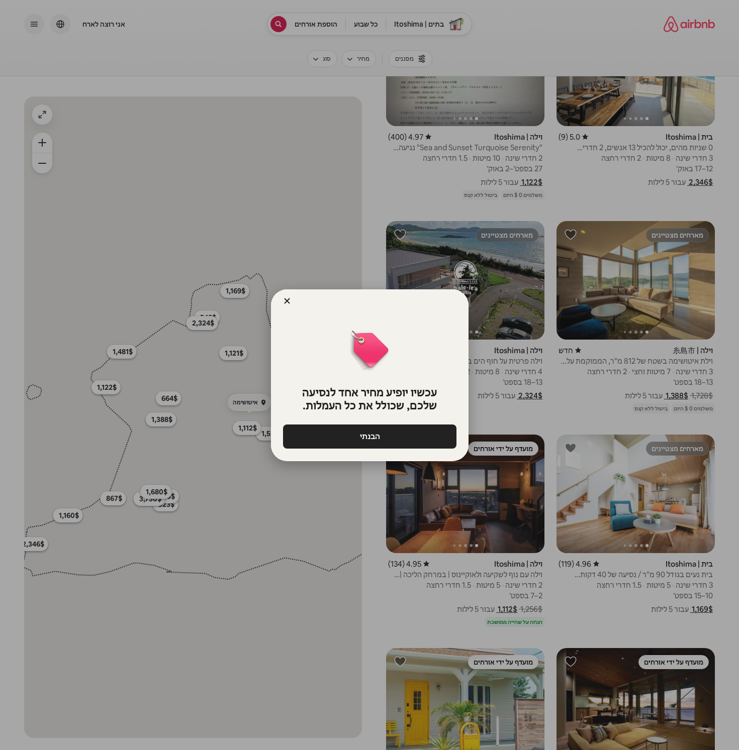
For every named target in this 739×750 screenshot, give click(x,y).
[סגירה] (287, 301)
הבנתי (369, 436)
